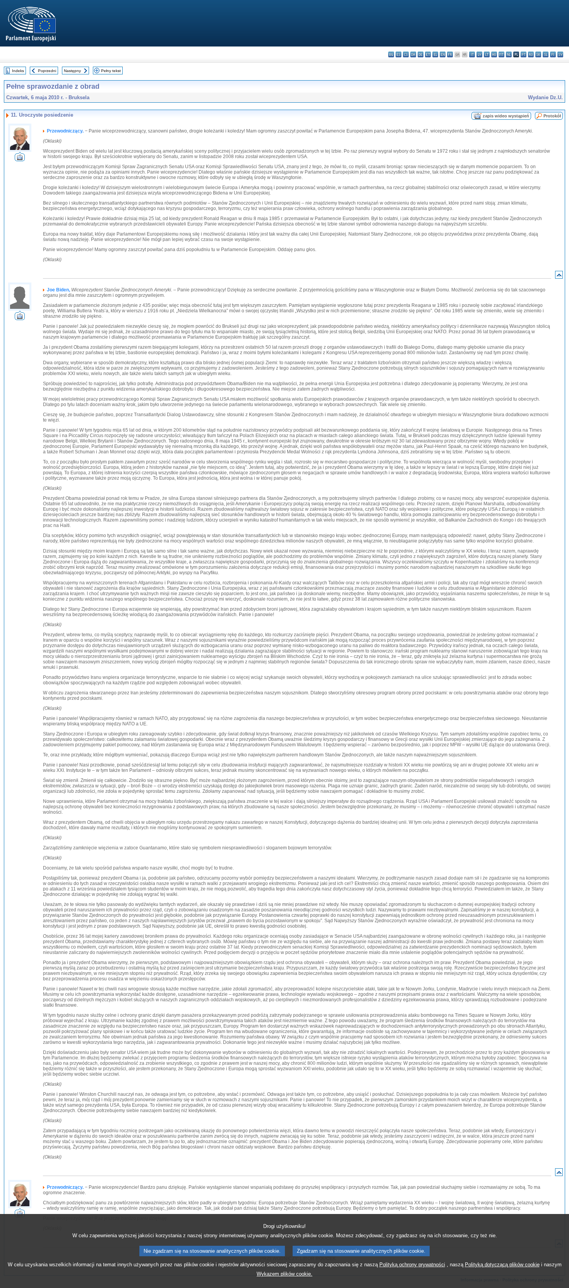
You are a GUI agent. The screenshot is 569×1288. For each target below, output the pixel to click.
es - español (398, 54)
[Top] (559, 276)
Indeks (18, 71)
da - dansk (413, 54)
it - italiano (472, 54)
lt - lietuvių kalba (487, 54)
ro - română (531, 54)
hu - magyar (494, 54)
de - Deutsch (420, 54)
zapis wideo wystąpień (506, 116)
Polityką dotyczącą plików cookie (502, 1264)
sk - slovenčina (538, 54)
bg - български (391, 54)
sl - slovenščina (545, 54)
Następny (72, 71)
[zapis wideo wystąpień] (20, 159)
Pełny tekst (111, 71)
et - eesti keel (428, 54)
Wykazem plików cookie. (284, 1274)
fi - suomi (553, 54)
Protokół (552, 116)
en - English (443, 54)
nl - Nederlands (509, 54)
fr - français (450, 54)
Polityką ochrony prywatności (412, 1264)
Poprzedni (47, 71)
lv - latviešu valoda (479, 54)
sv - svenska (560, 54)
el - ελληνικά (435, 54)
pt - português (523, 54)
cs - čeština (406, 54)
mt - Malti (501, 54)
